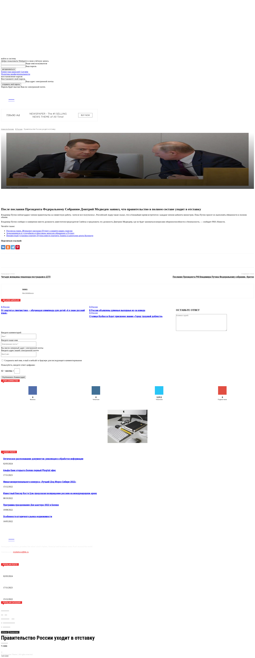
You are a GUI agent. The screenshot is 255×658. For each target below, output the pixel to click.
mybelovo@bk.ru (21, 552)
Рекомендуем (14, 632)
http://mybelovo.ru (28, 293)
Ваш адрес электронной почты (40, 81)
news (5, 646)
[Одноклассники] (8, 247)
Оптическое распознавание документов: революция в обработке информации (43, 458)
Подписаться (222, 387)
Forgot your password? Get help (14, 72)
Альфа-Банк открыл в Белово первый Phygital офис (29, 470)
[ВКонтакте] (3, 247)
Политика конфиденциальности (15, 74)
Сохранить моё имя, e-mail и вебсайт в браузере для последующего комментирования (43, 360)
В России (18, 129)
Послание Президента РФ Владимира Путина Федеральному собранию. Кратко (213, 276)
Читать (96, 387)
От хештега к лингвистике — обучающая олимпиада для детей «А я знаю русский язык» (43, 311)
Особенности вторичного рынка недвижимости (27, 516)
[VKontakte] (215, 98)
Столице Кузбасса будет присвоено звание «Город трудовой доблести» (126, 316)
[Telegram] (211, 98)
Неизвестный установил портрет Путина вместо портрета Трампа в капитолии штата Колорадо (49, 235)
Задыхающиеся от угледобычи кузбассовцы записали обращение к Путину (40, 233)
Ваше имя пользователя (36, 63)
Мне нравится (33, 387)
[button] (252, 90)
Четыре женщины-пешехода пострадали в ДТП (25, 276)
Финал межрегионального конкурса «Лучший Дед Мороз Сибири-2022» (39, 481)
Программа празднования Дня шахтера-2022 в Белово (31, 504)
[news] (12, 291)
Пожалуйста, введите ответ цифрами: (18, 365)
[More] (45, 198)
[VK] (5, 260)
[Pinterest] (17, 247)
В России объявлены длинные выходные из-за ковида (117, 310)
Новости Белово (7, 129)
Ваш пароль (31, 66)
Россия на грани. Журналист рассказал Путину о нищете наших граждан (39, 231)
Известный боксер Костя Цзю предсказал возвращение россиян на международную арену (50, 493)
